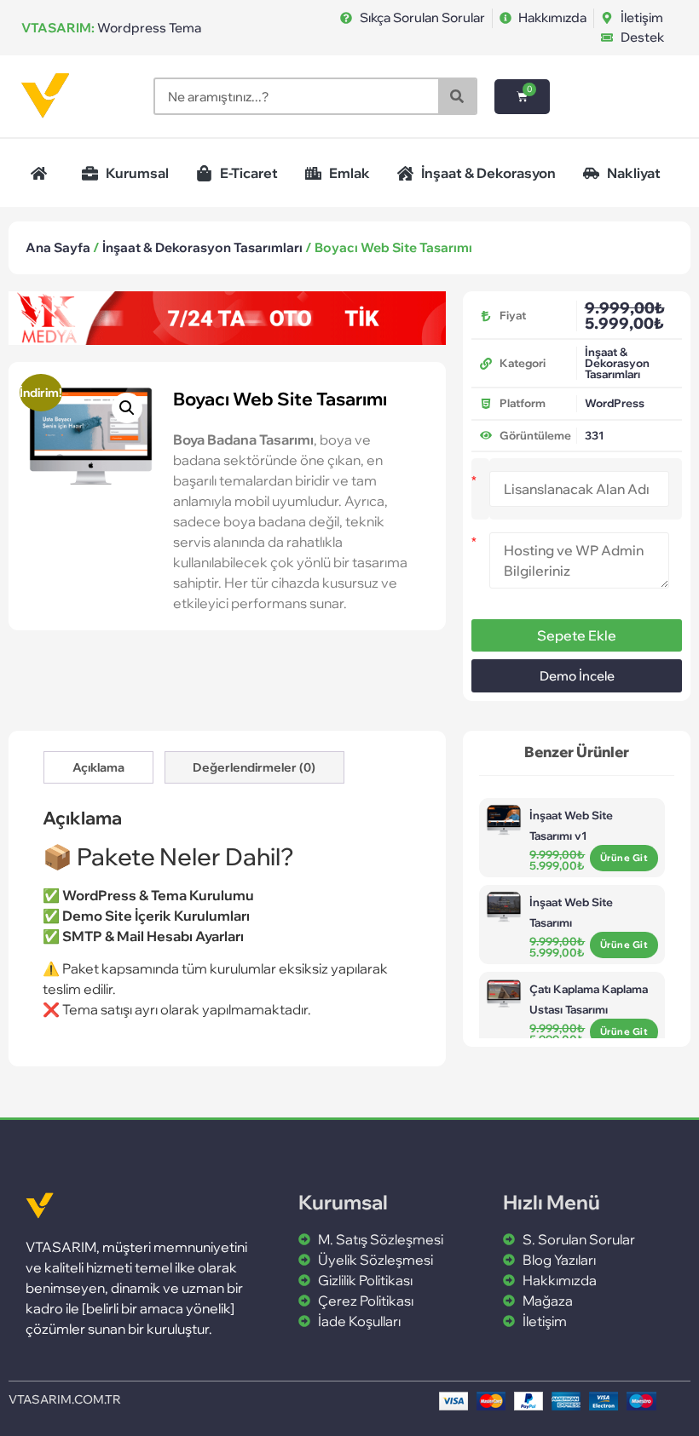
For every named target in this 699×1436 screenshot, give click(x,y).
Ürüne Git (624, 858)
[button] (127, 408)
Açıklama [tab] (98, 767)
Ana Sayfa (58, 247)
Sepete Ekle (576, 635)
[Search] (457, 96)
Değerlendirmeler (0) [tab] (254, 767)
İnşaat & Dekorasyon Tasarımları (202, 247)
